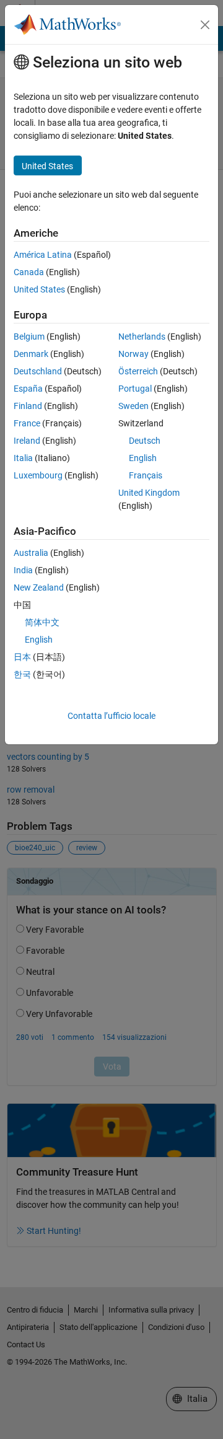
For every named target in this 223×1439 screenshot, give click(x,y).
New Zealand (39, 587)
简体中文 (42, 622)
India (23, 570)
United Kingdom (149, 493)
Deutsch (144, 441)
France (27, 423)
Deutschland (38, 371)
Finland (28, 406)
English (143, 458)
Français (145, 475)
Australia (31, 553)
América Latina (43, 255)
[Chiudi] (205, 24)
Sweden (133, 406)
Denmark (31, 354)
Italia (23, 458)
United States (39, 289)
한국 (22, 674)
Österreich (138, 371)
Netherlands (141, 336)
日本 (22, 657)
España (28, 389)
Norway (133, 354)
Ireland (27, 441)
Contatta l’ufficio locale (111, 716)
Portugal (135, 389)
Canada (29, 272)
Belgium (29, 336)
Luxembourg (38, 475)
